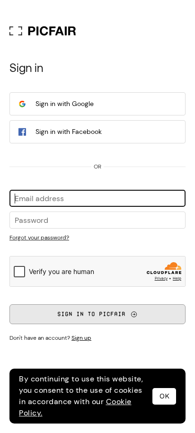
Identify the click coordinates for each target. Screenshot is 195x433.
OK (164, 396)
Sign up (81, 338)
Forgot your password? (39, 237)
